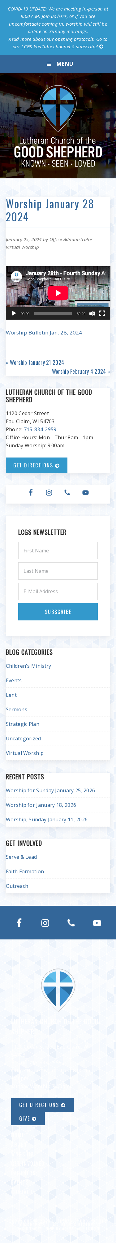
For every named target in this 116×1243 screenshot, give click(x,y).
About (19, 1144)
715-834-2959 (40, 429)
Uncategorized (23, 738)
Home (17, 1135)
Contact (22, 1192)
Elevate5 (71, 1228)
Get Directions (34, 465)
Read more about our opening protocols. (51, 39)
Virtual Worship (22, 247)
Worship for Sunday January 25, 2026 (50, 790)
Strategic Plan (22, 724)
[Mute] (92, 313)
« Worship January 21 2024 (35, 362)
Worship (22, 1154)
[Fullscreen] (102, 313)
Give (25, 1118)
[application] (58, 293)
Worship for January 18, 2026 (41, 805)
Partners (23, 1173)
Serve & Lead (21, 856)
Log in (93, 1228)
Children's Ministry (28, 665)
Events (14, 680)
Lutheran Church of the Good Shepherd (58, 126)
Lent (11, 695)
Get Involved (28, 1163)
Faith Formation (25, 871)
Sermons (16, 709)
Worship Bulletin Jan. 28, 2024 (44, 332)
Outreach (17, 886)
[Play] (14, 313)
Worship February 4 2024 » (81, 371)
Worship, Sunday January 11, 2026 (47, 819)
